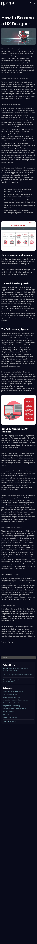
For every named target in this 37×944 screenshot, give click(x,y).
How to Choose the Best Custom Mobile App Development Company (16, 669)
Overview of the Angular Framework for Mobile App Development (17, 680)
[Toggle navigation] (34, 3)
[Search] (31, 3)
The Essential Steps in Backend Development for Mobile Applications (17, 675)
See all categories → (9, 721)
